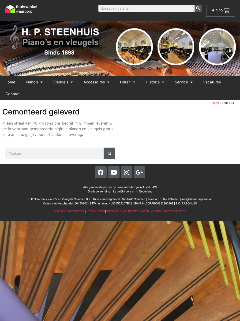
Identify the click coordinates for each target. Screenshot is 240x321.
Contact (12, 93)
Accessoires (94, 82)
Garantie (156, 211)
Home (10, 82)
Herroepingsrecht (175, 211)
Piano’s (32, 82)
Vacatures (212, 82)
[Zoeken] (198, 8)
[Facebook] (101, 172)
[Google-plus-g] (139, 172)
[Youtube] (114, 172)
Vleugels (60, 82)
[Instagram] (126, 172)
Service (181, 82)
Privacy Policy (96, 211)
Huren (125, 82)
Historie (153, 82)
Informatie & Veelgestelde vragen (128, 211)
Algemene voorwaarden (69, 211)
